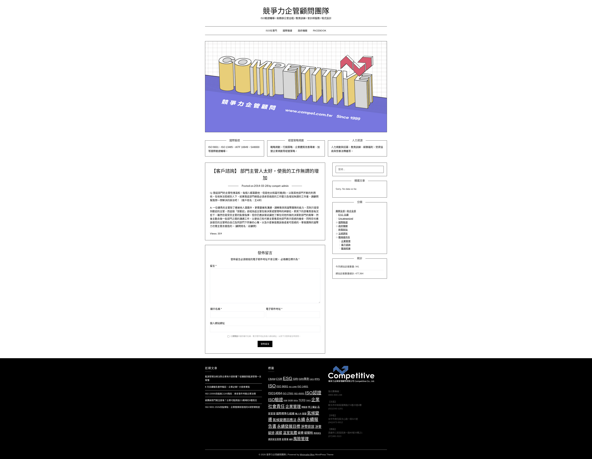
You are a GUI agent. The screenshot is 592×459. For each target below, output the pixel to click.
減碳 (278, 433)
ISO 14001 (302, 386)
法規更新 (343, 233)
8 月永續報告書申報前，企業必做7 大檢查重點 (227, 387)
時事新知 (343, 229)
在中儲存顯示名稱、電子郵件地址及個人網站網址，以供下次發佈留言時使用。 (265, 336)
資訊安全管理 (274, 439)
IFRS (317, 379)
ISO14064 (275, 393)
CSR (279, 379)
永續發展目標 (288, 426)
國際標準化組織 (285, 413)
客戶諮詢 (345, 245)
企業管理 (345, 241)
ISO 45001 (299, 393)
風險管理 (301, 438)
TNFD (308, 400)
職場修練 (345, 248)
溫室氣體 (290, 433)
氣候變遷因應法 (284, 420)
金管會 (285, 439)
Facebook (319, 30)
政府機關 (302, 30)
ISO (272, 385)
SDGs (295, 400)
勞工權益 (312, 407)
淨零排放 (307, 426)
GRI (295, 379)
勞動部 (304, 407)
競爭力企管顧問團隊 (296, 11)
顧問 (291, 439)
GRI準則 (304, 379)
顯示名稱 (216, 309)
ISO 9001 (282, 386)
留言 (213, 266)
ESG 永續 (343, 214)
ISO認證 (313, 392)
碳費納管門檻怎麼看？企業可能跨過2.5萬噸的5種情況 (231, 400)
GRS (312, 379)
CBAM (271, 379)
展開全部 (340, 211)
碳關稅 (308, 432)
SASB (290, 400)
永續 (301, 419)
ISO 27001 (288, 393)
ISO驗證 (275, 399)
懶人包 (298, 414)
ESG (287, 378)
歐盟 (304, 413)
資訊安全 (317, 433)
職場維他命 (344, 237)
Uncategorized (345, 218)
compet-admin (280, 185)
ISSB (285, 400)
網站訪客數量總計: (345, 273)
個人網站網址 (217, 323)
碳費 (301, 432)
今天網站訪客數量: (345, 266)
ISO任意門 (271, 30)
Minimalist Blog (307, 454)
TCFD (302, 400)
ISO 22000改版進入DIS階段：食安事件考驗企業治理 (230, 393)
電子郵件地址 (274, 309)
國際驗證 (287, 30)
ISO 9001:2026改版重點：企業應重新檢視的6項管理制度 (232, 407)
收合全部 (351, 211)
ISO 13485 (293, 387)
